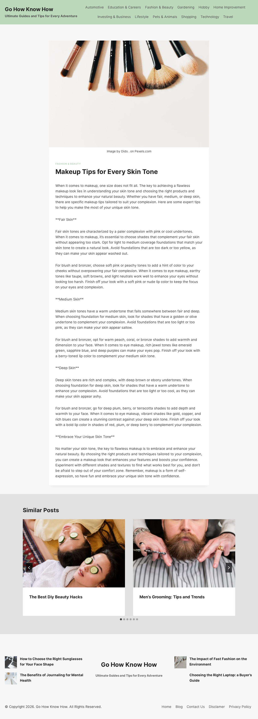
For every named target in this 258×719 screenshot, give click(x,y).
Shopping (188, 17)
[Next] (229, 567)
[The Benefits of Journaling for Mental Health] (11, 678)
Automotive (94, 7)
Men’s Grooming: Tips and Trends (172, 596)
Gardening (185, 7)
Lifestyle (142, 17)
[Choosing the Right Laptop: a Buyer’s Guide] (180, 678)
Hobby (204, 7)
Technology (210, 17)
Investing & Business (114, 17)
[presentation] (74, 553)
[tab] (121, 619)
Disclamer (217, 707)
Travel (228, 17)
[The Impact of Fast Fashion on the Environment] (180, 662)
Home (166, 707)
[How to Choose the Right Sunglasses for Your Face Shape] (11, 662)
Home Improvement (229, 7)
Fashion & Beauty (159, 7)
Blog (179, 707)
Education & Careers (124, 7)
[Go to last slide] (29, 567)
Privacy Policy (240, 707)
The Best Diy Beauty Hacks (55, 596)
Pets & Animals (165, 17)
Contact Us (196, 707)
